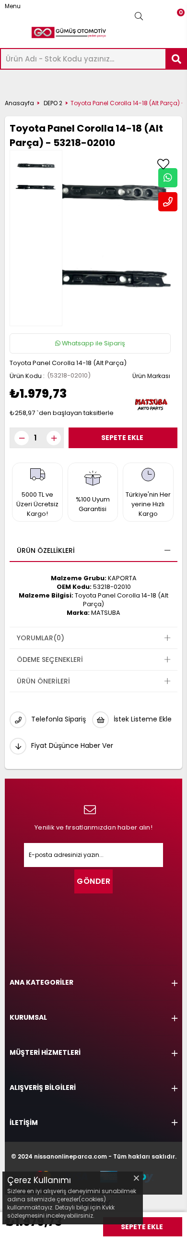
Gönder (93, 881)
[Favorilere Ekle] (163, 164)
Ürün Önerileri (43, 681)
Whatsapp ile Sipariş (92, 343)
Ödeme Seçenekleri (50, 659)
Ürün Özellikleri (46, 550)
